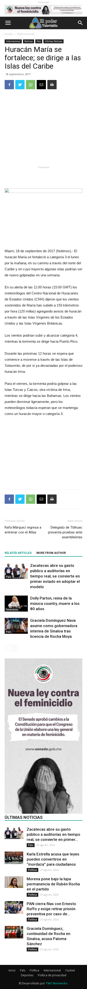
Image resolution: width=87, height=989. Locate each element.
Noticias (28, 41)
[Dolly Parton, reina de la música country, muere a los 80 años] (16, 604)
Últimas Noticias (53, 41)
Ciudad (70, 970)
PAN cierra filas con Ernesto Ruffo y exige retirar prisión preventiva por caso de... (51, 908)
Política (32, 869)
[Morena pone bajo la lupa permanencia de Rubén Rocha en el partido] (14, 882)
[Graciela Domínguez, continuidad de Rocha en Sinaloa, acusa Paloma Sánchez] (14, 932)
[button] (80, 23)
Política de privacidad (52, 975)
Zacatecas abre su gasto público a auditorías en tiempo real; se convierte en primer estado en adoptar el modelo (55, 576)
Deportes (27, 975)
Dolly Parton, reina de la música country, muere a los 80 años (55, 603)
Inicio (12, 970)
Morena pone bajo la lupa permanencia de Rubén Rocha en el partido (53, 884)
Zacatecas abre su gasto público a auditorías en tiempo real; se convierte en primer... (53, 834)
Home (9, 34)
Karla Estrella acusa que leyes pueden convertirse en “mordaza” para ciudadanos (53, 859)
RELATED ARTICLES (18, 553)
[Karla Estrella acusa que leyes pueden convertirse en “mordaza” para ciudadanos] (14, 858)
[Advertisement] (43, 131)
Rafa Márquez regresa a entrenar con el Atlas (23, 529)
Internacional (25, 34)
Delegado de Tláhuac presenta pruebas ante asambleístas (65, 532)
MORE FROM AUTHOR (51, 553)
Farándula (12, 609)
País (39, 41)
